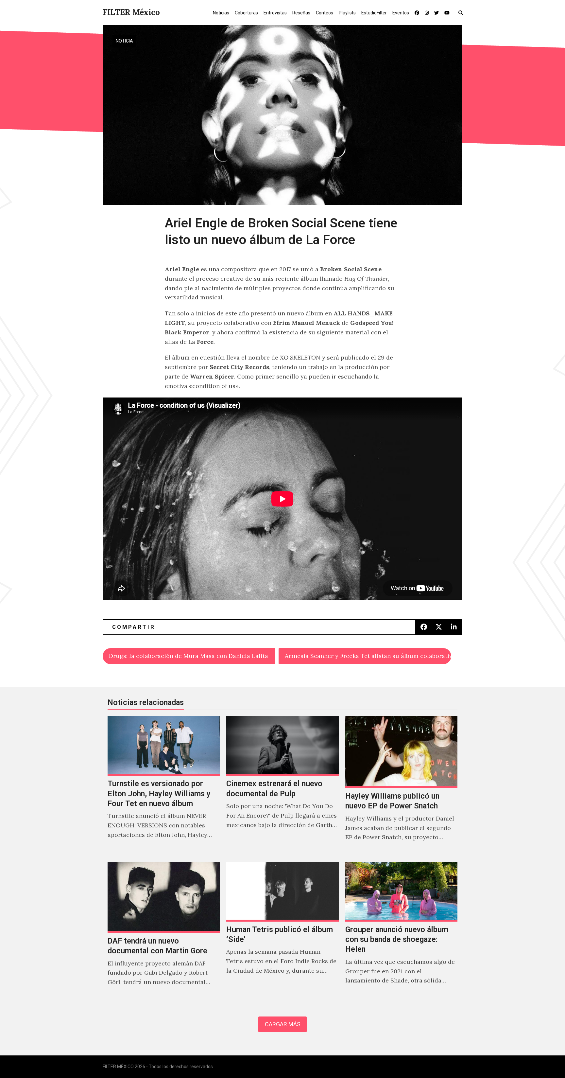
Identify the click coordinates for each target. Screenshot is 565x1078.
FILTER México (131, 12)
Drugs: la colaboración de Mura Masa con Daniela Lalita (188, 656)
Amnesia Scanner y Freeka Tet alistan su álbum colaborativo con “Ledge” (368, 656)
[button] (462, 12)
